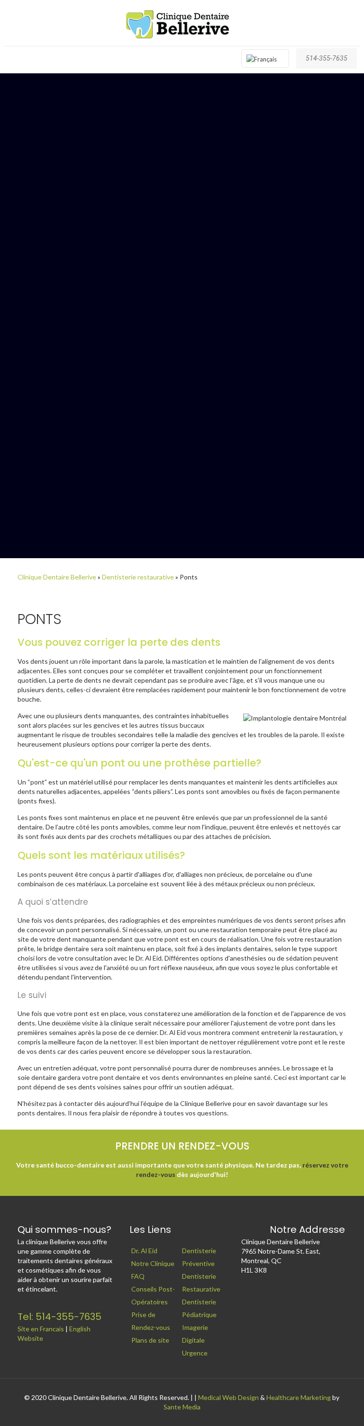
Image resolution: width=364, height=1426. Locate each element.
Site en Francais (41, 1329)
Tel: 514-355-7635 (59, 1316)
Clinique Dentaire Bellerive (57, 577)
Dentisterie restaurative (138, 577)
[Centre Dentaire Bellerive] (182, 23)
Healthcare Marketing (298, 1397)
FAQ (138, 1276)
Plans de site (150, 1340)
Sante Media (182, 1407)
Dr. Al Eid (144, 1251)
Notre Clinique (152, 1263)
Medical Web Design (228, 1397)
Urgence (195, 1353)
